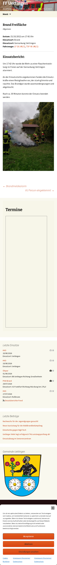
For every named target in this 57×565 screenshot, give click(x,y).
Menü (5, 14)
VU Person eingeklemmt (39, 190)
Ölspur (5, 370)
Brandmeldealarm (15, 186)
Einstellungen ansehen (28, 551)
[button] (52, 508)
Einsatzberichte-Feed (14, 400)
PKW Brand (7, 381)
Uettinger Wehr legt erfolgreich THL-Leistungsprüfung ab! (26, 434)
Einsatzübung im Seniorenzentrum (17, 438)
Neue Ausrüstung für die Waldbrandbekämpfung (22, 425)
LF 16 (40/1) (19, 46)
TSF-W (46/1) (32, 46)
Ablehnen (28, 544)
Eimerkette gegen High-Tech (14, 430)
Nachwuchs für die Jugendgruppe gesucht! (20, 421)
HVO (4, 350)
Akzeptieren (28, 536)
